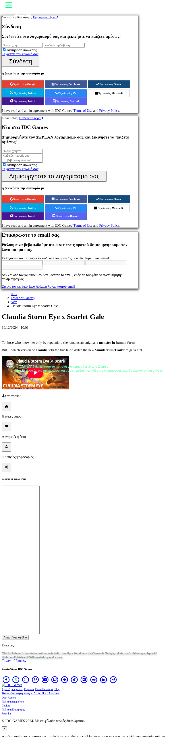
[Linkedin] (103, 679)
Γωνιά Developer (44, 689)
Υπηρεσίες (17, 689)
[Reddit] (93, 679)
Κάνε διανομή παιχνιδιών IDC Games (31, 693)
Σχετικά (6, 689)
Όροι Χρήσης (9, 697)
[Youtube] (45, 679)
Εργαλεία (29, 689)
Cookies (6, 705)
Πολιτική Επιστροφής (13, 709)
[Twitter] (16, 679)
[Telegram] (113, 679)
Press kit (6, 713)
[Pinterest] (35, 679)
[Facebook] (6, 679)
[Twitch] (54, 679)
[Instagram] (25, 679)
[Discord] (84, 679)
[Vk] (64, 679)
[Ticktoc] (74, 679)
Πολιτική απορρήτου (13, 701)
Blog (57, 689)
